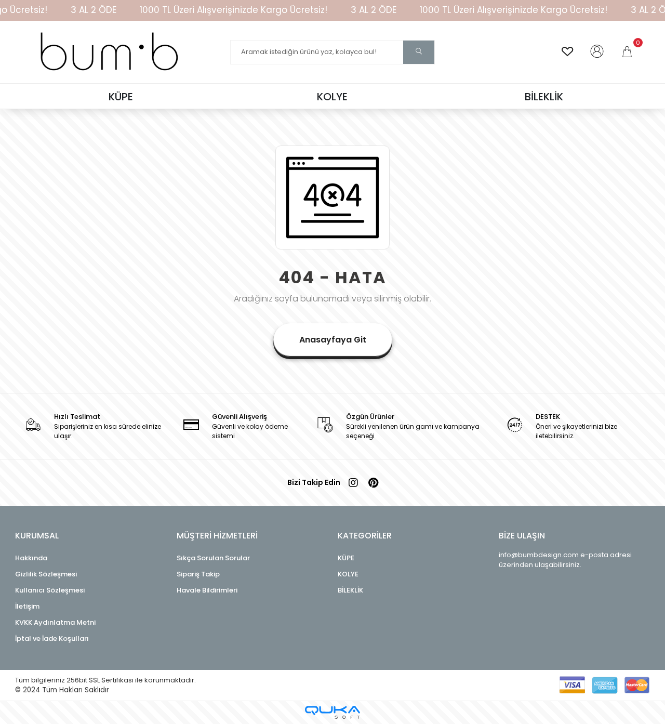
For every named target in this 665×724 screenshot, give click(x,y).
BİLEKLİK (350, 590)
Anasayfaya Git (332, 340)
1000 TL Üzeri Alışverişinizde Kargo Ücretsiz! (233, 10)
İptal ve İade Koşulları (52, 638)
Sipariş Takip (198, 574)
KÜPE (346, 558)
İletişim (27, 606)
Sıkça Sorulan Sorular (213, 558)
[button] (628, 52)
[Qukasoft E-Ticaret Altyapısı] (332, 712)
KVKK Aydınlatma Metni (55, 622)
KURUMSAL (37, 536)
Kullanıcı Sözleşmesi (50, 590)
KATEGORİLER (365, 536)
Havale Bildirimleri (207, 590)
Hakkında (31, 558)
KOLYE (348, 574)
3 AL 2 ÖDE (93, 10)
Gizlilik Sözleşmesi (46, 574)
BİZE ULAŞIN (522, 536)
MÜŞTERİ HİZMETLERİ (217, 536)
